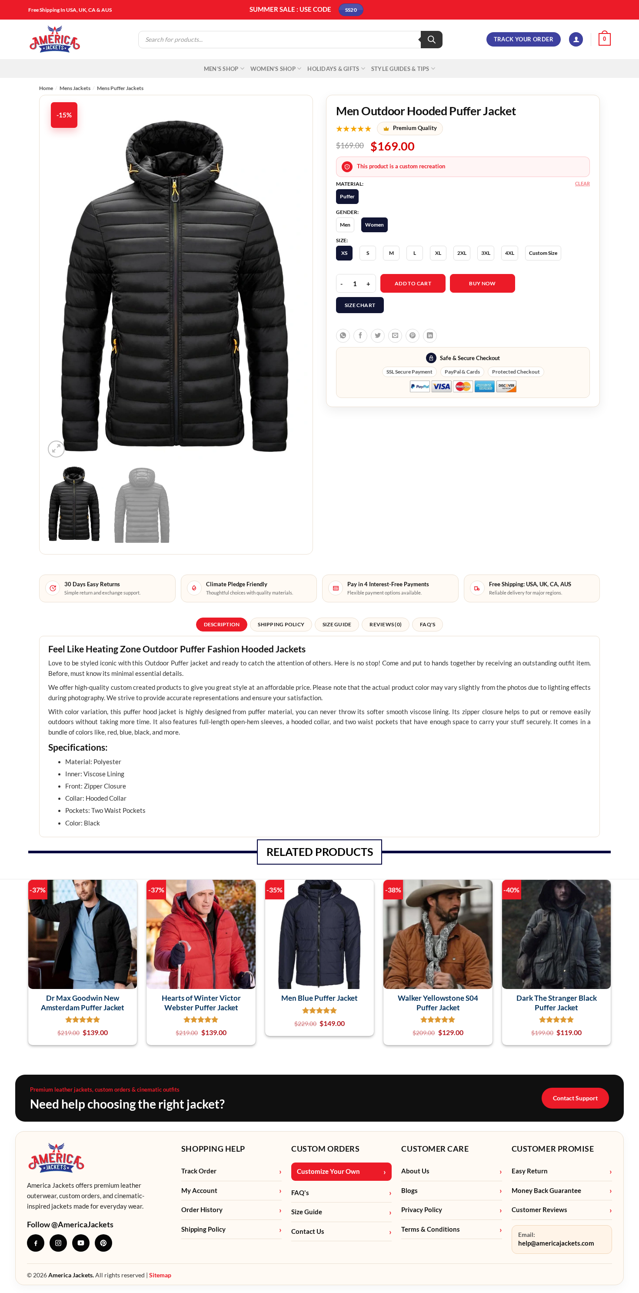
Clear (582, 183)
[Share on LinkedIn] (430, 336)
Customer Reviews (539, 1209)
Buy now (482, 283)
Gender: (347, 212)
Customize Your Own (328, 1171)
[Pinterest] (103, 1243)
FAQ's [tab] (427, 624)
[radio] (347, 196)
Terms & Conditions (430, 1229)
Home (46, 88)
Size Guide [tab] (337, 624)
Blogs (409, 1190)
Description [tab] (222, 624)
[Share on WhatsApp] (343, 336)
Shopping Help (213, 1148)
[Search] (432, 39)
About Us (415, 1171)
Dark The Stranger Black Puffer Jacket (556, 1002)
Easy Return (530, 1171)
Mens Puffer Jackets (120, 88)
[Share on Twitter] (378, 336)
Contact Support (575, 1098)
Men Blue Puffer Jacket (319, 997)
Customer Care (435, 1148)
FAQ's (300, 1192)
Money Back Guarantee (546, 1190)
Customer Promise (553, 1148)
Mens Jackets (75, 88)
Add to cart (413, 283)
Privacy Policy (421, 1209)
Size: (342, 240)
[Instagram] (58, 1243)
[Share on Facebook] (360, 336)
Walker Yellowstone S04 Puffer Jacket (438, 1002)
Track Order (198, 1171)
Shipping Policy (203, 1229)
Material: (349, 184)
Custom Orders (325, 1148)
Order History (202, 1209)
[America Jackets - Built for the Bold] (55, 39)
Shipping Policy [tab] (281, 624)
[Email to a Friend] (395, 336)
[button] (576, 39)
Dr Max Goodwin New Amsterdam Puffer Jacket (82, 1002)
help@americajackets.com (556, 1243)
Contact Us (307, 1231)
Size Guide (306, 1212)
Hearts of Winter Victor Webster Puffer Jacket (201, 1002)
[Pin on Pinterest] (412, 336)
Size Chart (360, 305)
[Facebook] (35, 1243)
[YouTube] (81, 1243)
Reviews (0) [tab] (385, 624)
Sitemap (160, 1275)
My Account (199, 1190)
